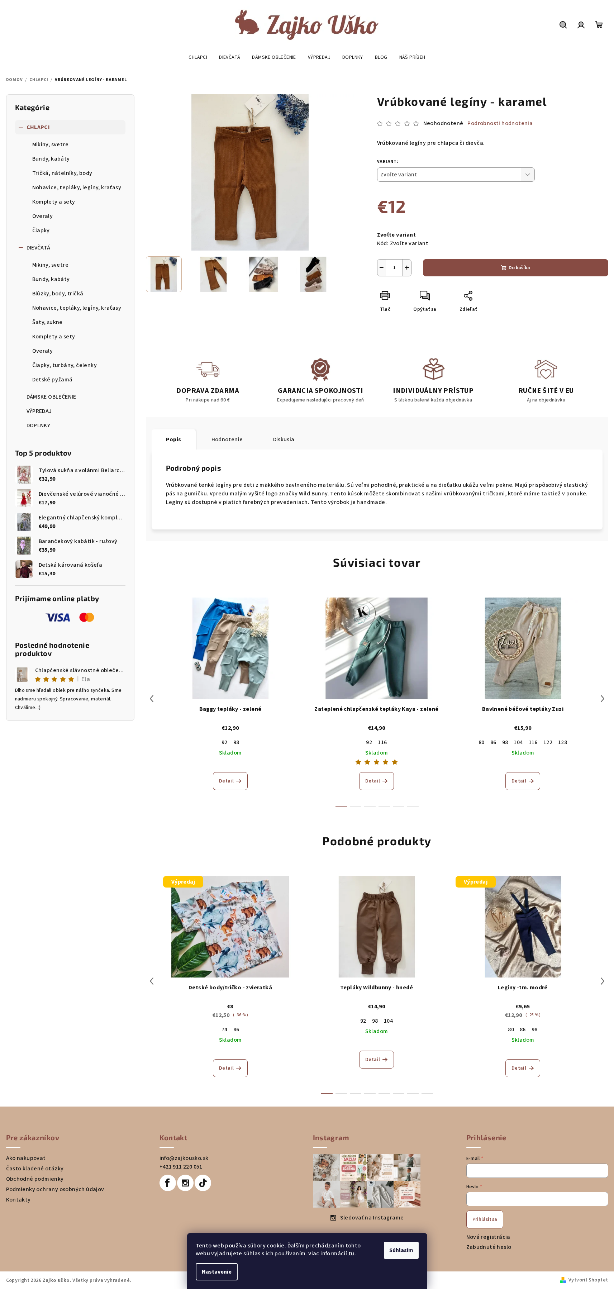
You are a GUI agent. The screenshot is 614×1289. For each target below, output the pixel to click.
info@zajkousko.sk (184, 1158)
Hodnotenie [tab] (227, 439)
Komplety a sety (53, 202)
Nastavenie (217, 1272)
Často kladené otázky (35, 1169)
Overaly (42, 216)
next (602, 698)
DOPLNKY (39, 425)
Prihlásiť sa (484, 1219)
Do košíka (519, 267)
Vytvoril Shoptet (588, 1280)
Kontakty (18, 1200)
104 (518, 742)
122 (547, 742)
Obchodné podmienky (35, 1179)
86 (493, 742)
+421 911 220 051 (181, 1167)
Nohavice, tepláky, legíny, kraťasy (77, 187)
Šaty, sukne (47, 322)
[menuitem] (198, 57)
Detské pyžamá (52, 380)
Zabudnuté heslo (488, 1247)
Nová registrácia (488, 1237)
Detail (226, 781)
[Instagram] (185, 1183)
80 (482, 742)
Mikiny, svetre (50, 144)
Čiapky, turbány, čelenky (64, 365)
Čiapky (41, 230)
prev (151, 698)
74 (225, 1029)
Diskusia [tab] (284, 439)
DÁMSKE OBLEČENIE (51, 397)
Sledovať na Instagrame (372, 1218)
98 (236, 742)
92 (225, 742)
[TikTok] (203, 1183)
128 (562, 742)
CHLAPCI (38, 127)
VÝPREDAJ (39, 411)
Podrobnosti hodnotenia (500, 123)
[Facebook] (168, 1183)
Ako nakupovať (26, 1158)
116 (382, 742)
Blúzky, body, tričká (58, 294)
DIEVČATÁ (39, 248)
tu (351, 1253)
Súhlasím (401, 1250)
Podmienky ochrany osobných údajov (55, 1189)
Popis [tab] (173, 439)
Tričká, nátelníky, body (62, 173)
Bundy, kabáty (51, 159)
